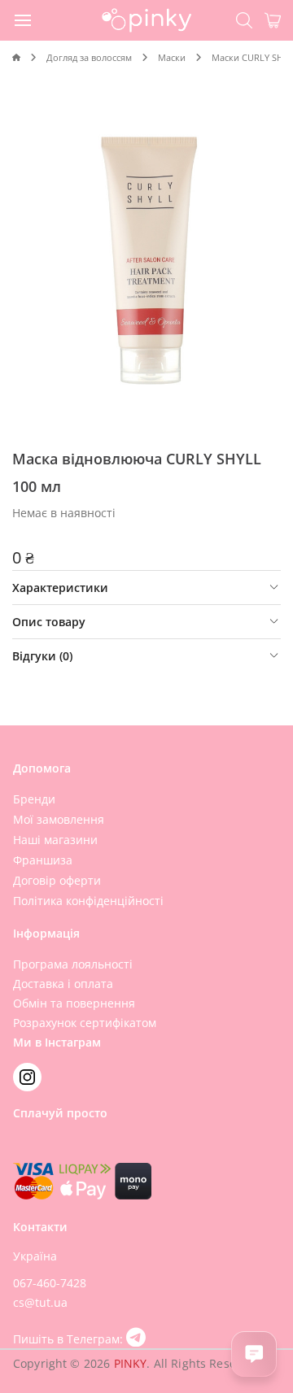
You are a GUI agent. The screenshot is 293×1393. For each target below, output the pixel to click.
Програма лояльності (73, 964)
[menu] (23, 19)
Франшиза (42, 860)
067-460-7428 (49, 1283)
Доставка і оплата (63, 983)
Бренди (34, 799)
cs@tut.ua (40, 1302)
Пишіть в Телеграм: (69, 1339)
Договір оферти (57, 880)
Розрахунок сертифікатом (84, 1022)
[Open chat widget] (254, 1354)
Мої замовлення (58, 819)
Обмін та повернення (74, 1003)
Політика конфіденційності (88, 900)
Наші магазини (55, 839)
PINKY (130, 1363)
